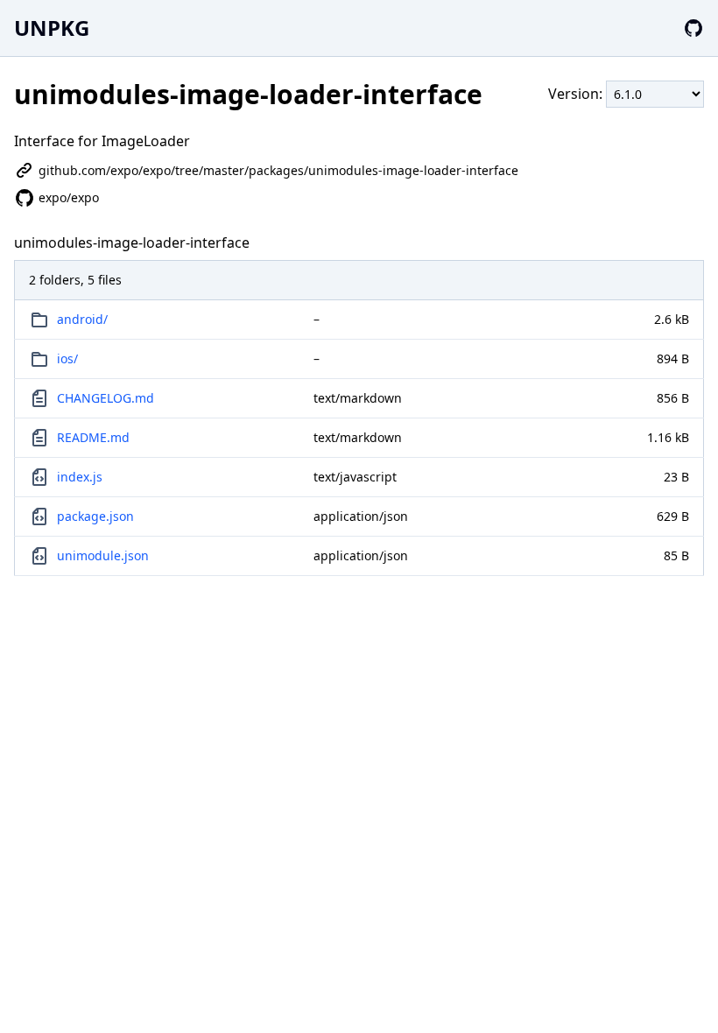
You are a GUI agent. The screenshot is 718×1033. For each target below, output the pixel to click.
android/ (82, 319)
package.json (95, 516)
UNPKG (51, 27)
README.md (93, 437)
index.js (79, 476)
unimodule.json (103, 555)
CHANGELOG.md (105, 398)
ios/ (67, 358)
